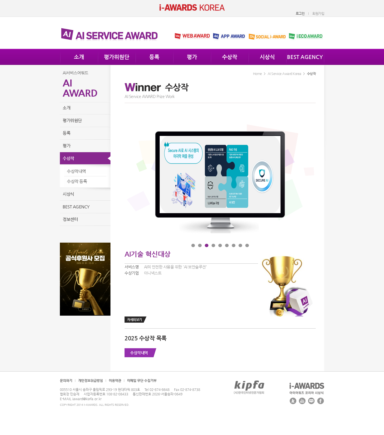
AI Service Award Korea (284, 74)
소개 (79, 57)
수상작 (229, 57)
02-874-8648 (160, 389)
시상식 (267, 57)
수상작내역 (139, 352)
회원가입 (318, 13)
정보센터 (70, 219)
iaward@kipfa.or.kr (86, 399)
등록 (154, 57)
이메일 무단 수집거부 (142, 380)
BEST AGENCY (305, 57)
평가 (192, 57)
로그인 (300, 13)
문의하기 (66, 380)
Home (257, 74)
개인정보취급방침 (90, 380)
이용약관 (115, 380)
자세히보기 (134, 320)
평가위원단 (116, 57)
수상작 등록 (77, 181)
